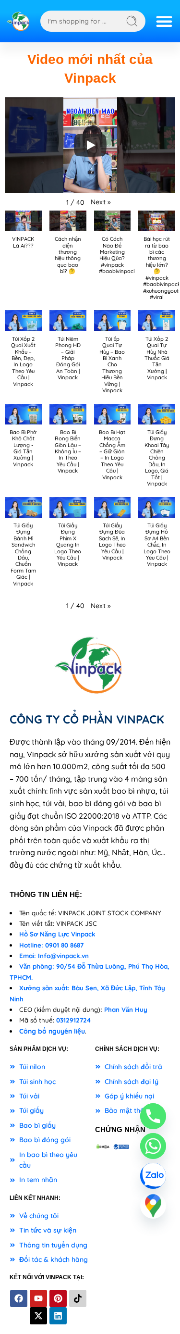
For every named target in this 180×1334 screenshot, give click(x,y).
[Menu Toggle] (164, 21)
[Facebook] (18, 1298)
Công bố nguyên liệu (52, 1031)
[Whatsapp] (153, 1146)
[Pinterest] (58, 1298)
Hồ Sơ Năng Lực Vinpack (57, 934)
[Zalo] (153, 1176)
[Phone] (153, 1116)
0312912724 (73, 1020)
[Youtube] (38, 1298)
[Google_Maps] (153, 1206)
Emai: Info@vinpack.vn (54, 956)
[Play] (90, 145)
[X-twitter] (38, 1315)
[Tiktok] (77, 1298)
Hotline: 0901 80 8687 (51, 945)
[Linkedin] (58, 1315)
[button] (101, 202)
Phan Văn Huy (125, 1009)
